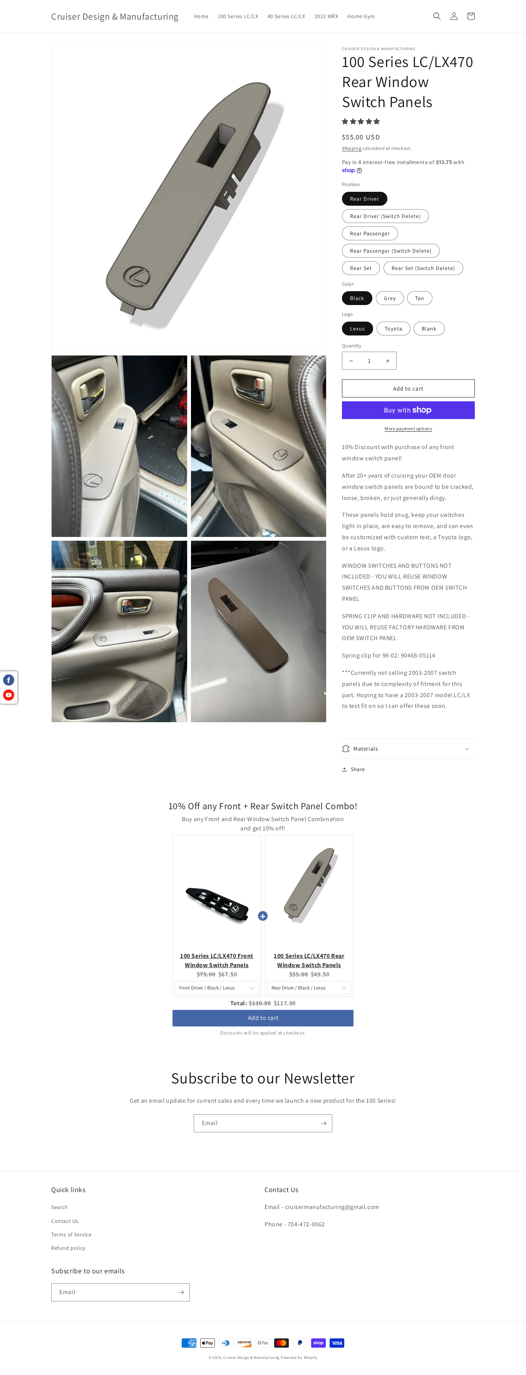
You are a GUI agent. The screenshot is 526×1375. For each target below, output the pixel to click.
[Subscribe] (323, 1123)
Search (59, 1207)
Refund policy (68, 1247)
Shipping (352, 148)
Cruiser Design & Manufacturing (251, 1357)
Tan (419, 298)
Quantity (351, 345)
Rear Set (361, 268)
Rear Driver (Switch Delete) (385, 216)
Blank (429, 328)
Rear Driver (364, 198)
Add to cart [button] (263, 1015)
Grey (390, 298)
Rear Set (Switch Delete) (423, 268)
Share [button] (358, 769)
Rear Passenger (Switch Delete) (391, 250)
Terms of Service (71, 1234)
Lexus (357, 328)
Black (357, 298)
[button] (437, 16)
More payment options (408, 428)
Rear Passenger (370, 233)
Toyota (393, 328)
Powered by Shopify (299, 1357)
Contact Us (65, 1220)
